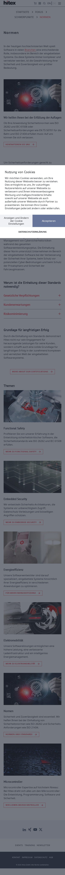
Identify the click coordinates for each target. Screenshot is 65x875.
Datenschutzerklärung (32, 231)
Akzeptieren (49, 220)
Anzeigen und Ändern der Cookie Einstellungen (16, 220)
